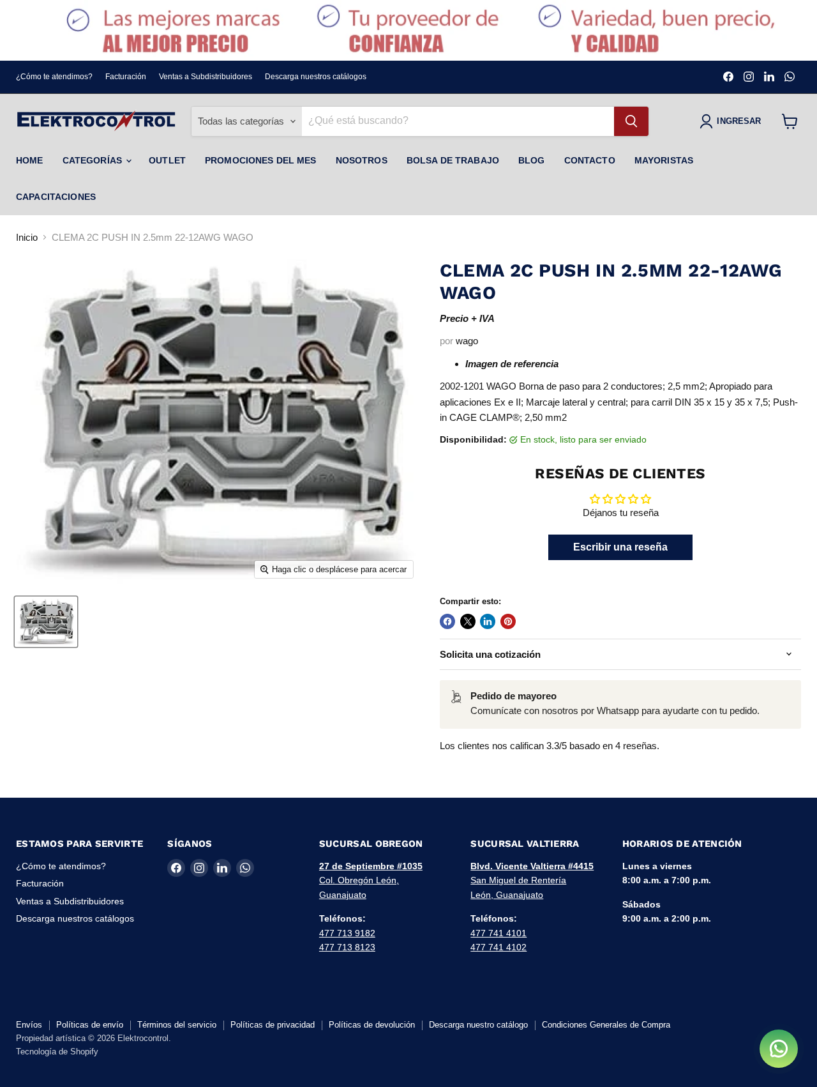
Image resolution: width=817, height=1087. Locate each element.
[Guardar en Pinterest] (508, 621)
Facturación (125, 76)
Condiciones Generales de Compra (606, 1025)
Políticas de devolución (372, 1025)
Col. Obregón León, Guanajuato (371, 880)
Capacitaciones (56, 197)
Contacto (589, 160)
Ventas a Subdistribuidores (205, 76)
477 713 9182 (347, 933)
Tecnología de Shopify (57, 1051)
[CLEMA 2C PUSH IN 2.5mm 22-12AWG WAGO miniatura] (46, 622)
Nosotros (361, 160)
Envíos (29, 1025)
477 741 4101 (498, 933)
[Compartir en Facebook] (447, 621)
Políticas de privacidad (272, 1025)
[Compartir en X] (468, 621)
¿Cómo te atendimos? (54, 76)
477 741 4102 (498, 947)
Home (29, 160)
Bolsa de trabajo (453, 160)
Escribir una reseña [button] (620, 547)
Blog (531, 160)
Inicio (27, 237)
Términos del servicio (176, 1025)
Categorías (94, 160)
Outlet (167, 160)
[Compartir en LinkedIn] (487, 621)
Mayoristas (663, 160)
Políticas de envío (89, 1025)
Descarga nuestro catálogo (478, 1025)
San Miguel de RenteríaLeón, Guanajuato (532, 880)
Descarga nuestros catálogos (315, 76)
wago (467, 340)
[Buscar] (631, 121)
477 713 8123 (347, 947)
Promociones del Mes (261, 160)
